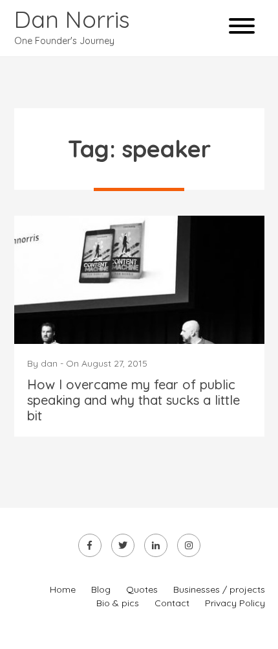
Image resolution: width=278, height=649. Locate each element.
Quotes (142, 589)
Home (63, 589)
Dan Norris (72, 19)
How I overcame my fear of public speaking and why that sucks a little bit (133, 400)
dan (49, 363)
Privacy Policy (235, 603)
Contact (172, 603)
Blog (101, 589)
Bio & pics (117, 603)
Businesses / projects (219, 589)
